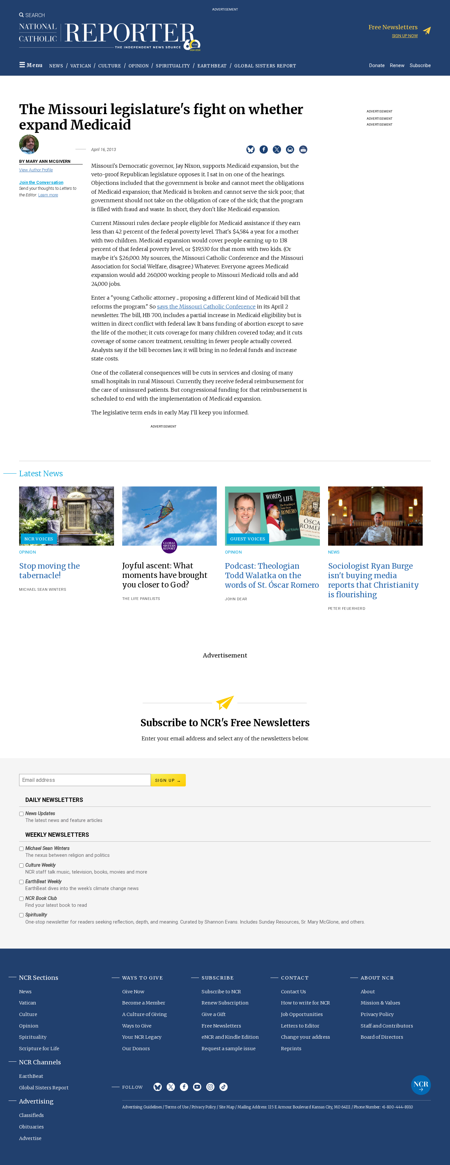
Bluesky (158, 1087)
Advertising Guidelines (142, 1107)
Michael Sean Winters (42, 589)
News (56, 66)
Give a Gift (214, 1014)
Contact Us (293, 992)
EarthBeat (212, 66)
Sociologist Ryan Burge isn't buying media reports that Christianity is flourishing (373, 580)
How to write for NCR (305, 1003)
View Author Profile (36, 169)
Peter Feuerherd (347, 609)
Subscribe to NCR (221, 992)
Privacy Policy (377, 1014)
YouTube (197, 1087)
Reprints (291, 1049)
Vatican (80, 66)
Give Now (133, 992)
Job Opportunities (302, 1014)
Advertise (30, 1138)
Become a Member (143, 1003)
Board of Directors (382, 1037)
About (368, 992)
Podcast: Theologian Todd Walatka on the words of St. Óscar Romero (272, 575)
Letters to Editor (300, 1026)
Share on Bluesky (250, 149)
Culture (109, 66)
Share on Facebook (264, 149)
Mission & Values (380, 1003)
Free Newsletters (221, 1026)
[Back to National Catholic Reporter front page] (109, 37)
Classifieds (31, 1115)
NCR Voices (38, 538)
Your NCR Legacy (141, 1037)
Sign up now (405, 35)
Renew (397, 65)
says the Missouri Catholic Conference (206, 306)
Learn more (48, 194)
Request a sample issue (229, 1049)
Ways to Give (137, 1026)
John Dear (236, 599)
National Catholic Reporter (421, 1085)
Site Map (226, 1107)
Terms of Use (176, 1107)
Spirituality (173, 66)
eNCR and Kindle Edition (230, 1037)
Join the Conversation (41, 182)
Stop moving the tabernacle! (49, 570)
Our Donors (136, 1049)
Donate (377, 65)
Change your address (305, 1037)
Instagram (210, 1087)
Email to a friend (290, 149)
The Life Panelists (141, 599)
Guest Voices (248, 538)
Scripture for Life (39, 1049)
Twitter (171, 1087)
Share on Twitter (277, 149)
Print (303, 149)
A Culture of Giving (144, 1014)
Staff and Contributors (387, 1026)
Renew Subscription (225, 1003)
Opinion (138, 66)
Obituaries (31, 1127)
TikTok (223, 1087)
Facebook (184, 1087)
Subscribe (420, 65)
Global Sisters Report (265, 66)
